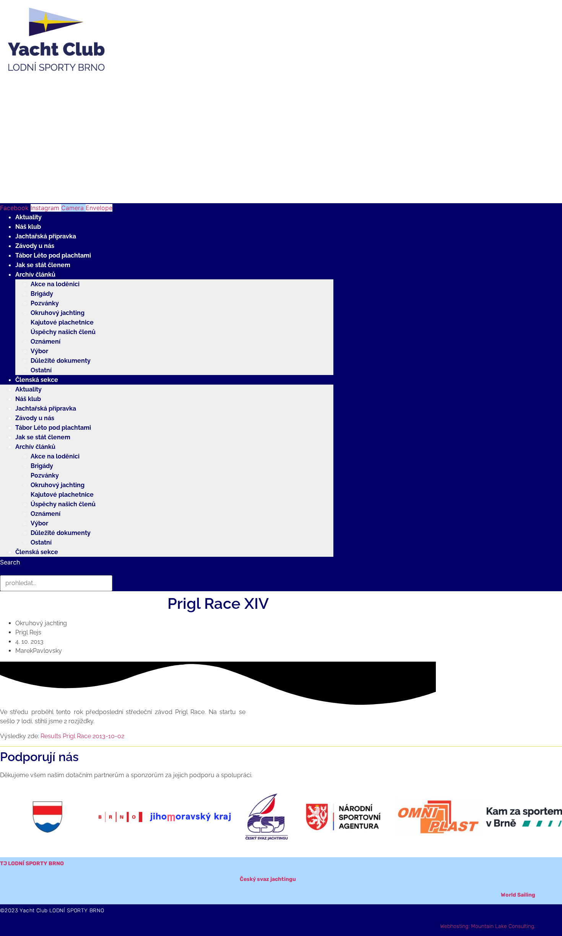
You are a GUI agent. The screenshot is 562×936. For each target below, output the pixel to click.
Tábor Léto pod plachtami (53, 255)
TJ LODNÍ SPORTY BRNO (32, 863)
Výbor (39, 351)
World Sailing (518, 895)
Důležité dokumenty (61, 360)
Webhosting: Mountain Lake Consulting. (487, 926)
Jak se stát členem (42, 265)
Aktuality (28, 217)
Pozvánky (45, 303)
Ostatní (41, 370)
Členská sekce (36, 379)
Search (10, 562)
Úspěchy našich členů (63, 332)
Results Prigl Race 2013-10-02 (82, 736)
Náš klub (28, 226)
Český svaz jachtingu (268, 879)
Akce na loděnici (55, 284)
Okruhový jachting (57, 312)
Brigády (42, 293)
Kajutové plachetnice (62, 322)
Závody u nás (34, 245)
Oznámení (45, 341)
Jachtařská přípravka (45, 236)
